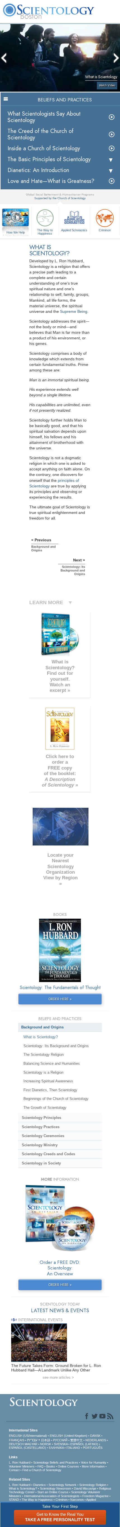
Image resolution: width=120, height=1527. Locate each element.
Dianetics (39, 1484)
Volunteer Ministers (22, 1466)
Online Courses (68, 1466)
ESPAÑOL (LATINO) (84, 1444)
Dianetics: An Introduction (38, 170)
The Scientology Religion (43, 1054)
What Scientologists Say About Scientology (44, 117)
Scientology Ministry (39, 1145)
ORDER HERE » (60, 999)
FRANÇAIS (16, 1440)
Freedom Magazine (95, 1496)
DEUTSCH (16, 1444)
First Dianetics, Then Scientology (50, 1090)
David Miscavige (85, 1488)
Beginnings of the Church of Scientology (55, 1099)
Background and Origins (42, 1027)
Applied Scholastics (74, 230)
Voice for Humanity (93, 1462)
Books (50, 1466)
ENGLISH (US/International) (28, 1435)
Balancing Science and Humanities (51, 1063)
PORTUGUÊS (92, 1447)
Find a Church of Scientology (41, 1470)
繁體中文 (76, 1440)
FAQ (40, 1466)
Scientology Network (62, 1484)
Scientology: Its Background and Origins (56, 1046)
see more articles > (58, 1377)
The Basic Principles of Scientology (49, 159)
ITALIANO (73, 1447)
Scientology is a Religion (43, 1072)
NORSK (45, 1444)
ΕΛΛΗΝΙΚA (56, 1447)
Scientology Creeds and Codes (48, 1154)
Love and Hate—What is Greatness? (51, 181)
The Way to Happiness (45, 231)
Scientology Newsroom (55, 1488)
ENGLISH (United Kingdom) (68, 1435)
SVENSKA (61, 1444)
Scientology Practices (40, 1127)
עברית (32, 1440)
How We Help (16, 233)
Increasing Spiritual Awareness (48, 1081)
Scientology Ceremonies (43, 1136)
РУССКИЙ (60, 1440)
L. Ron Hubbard (19, 1462)
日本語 (45, 1440)
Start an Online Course (52, 1492)
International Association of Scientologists (52, 1496)
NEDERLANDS (95, 1440)
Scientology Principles (41, 1118)
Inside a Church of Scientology (44, 148)
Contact (14, 1470)
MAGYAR (31, 1444)
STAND (14, 1499)
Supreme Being (73, 311)
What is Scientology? (40, 1037)
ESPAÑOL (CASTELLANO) (27, 1447)
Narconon (77, 1499)
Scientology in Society (41, 1163)
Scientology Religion (92, 1484)
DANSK (95, 1435)
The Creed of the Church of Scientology (40, 134)
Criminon (105, 230)
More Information (93, 1466)
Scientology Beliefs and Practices (55, 1462)
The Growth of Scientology (44, 1108)
